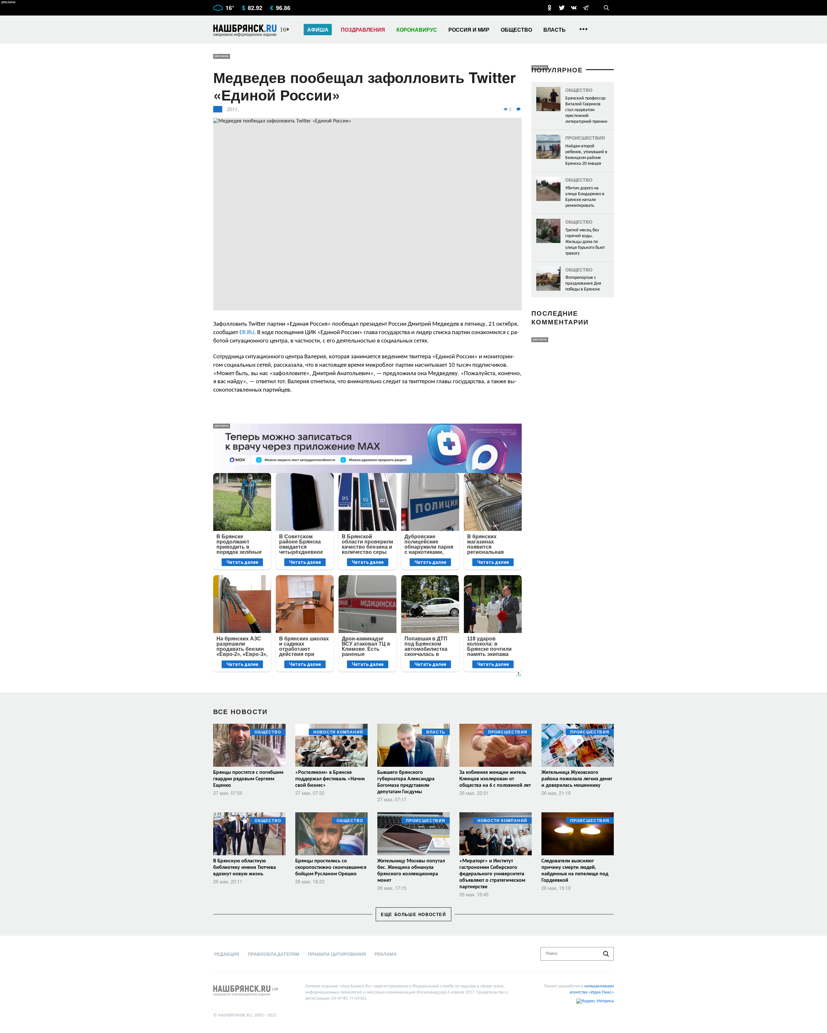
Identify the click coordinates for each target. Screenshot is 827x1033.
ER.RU (246, 333)
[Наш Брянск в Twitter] (562, 8)
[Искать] (606, 954)
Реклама (385, 954)
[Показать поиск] (606, 8)
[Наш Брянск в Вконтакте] (574, 8)
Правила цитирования (337, 954)
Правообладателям (273, 954)
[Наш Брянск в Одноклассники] (549, 8)
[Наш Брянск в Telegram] (586, 8)
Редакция (226, 954)
